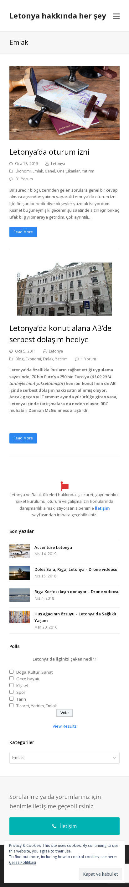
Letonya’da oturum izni (49, 151)
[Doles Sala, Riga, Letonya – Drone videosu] (19, 574)
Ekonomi (23, 171)
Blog (19, 359)
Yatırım (88, 171)
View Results (65, 726)
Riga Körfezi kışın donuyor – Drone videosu (77, 591)
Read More (23, 232)
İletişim (102, 508)
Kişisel (22, 685)
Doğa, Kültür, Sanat (34, 672)
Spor (20, 692)
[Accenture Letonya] (19, 552)
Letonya (58, 163)
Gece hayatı (27, 679)
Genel (50, 171)
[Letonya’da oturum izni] (64, 136)
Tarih (21, 699)
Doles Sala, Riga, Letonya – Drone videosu (75, 569)
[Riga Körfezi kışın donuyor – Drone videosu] (19, 596)
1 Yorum (88, 359)
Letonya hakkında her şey (57, 15)
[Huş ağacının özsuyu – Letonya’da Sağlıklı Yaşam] (19, 618)
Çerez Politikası (22, 862)
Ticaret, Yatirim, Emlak (36, 706)
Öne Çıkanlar (68, 171)
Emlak (38, 171)
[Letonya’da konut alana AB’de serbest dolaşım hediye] (64, 312)
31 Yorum (24, 179)
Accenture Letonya (53, 547)
